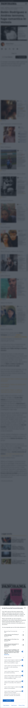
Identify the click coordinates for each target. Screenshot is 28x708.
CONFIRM (8, 700)
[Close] (25, 608)
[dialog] (14, 657)
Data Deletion (6, 705)
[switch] (23, 635)
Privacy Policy (22, 705)
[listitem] (14, 632)
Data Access (14, 705)
